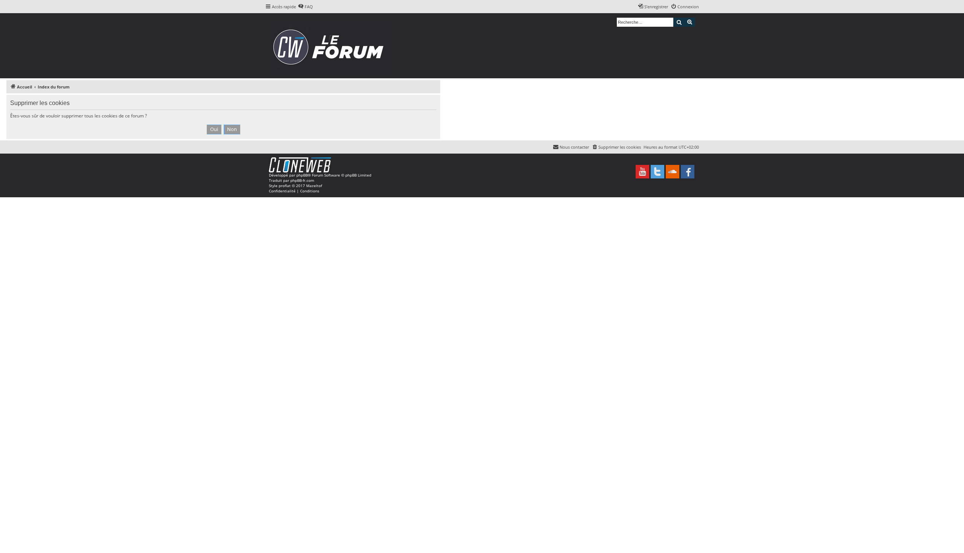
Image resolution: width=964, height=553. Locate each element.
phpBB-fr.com (302, 180)
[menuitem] (305, 6)
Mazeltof (314, 185)
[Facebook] (687, 171)
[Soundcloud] (672, 171)
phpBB (302, 175)
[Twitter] (657, 171)
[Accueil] (331, 45)
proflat (285, 185)
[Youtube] (642, 171)
